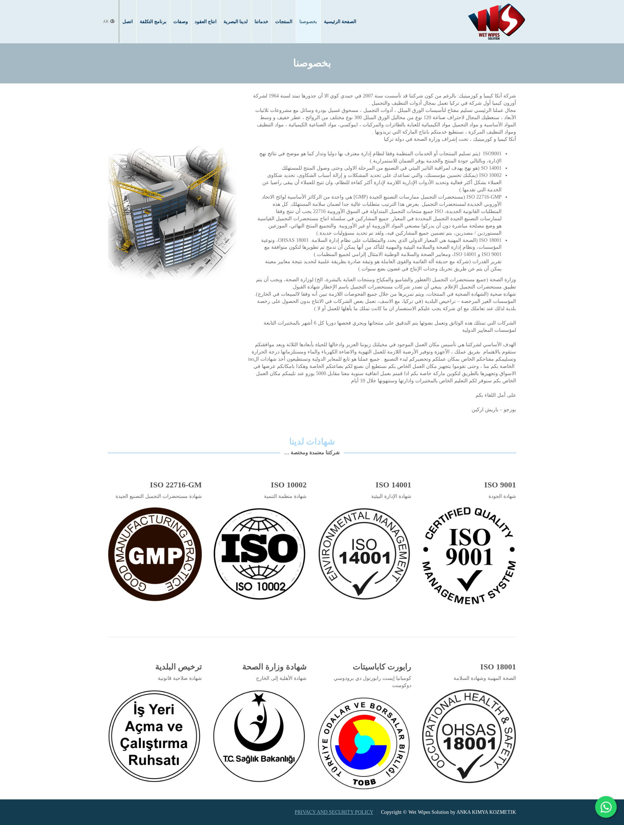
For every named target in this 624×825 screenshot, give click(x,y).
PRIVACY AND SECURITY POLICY (334, 812)
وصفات (180, 21)
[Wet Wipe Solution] (496, 21)
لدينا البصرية (236, 21)
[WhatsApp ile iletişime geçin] (606, 807)
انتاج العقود (206, 21)
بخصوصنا (308, 21)
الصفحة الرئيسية (340, 21)
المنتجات (283, 21)
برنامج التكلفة (153, 21)
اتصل (127, 21)
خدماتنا (261, 21)
